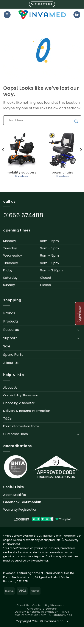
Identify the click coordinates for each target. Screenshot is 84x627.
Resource (11, 329)
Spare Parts (13, 354)
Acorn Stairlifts (14, 495)
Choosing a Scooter (18, 403)
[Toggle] (78, 329)
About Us (11, 362)
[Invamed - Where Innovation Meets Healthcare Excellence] (42, 14)
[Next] (80, 158)
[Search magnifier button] (76, 121)
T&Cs (7, 418)
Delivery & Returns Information (26, 411)
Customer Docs (15, 434)
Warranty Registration (20, 509)
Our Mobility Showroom (21, 395)
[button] (7, 14)
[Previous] (3, 158)
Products (11, 321)
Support (10, 338)
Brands (9, 313)
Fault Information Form (21, 426)
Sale (6, 346)
